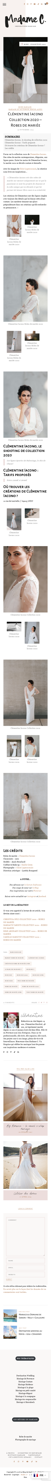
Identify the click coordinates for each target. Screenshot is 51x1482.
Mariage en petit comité (25, 1390)
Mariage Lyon (38, 975)
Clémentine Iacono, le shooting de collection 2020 (26, 140)
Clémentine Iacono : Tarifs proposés (20, 143)
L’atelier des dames (25, 1193)
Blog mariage (15, 952)
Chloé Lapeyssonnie (28, 169)
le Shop (36, 888)
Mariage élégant (25, 1393)
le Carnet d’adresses (32, 885)
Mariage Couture (25, 1382)
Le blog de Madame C (13, 969)
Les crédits (9, 148)
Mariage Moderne (25, 1384)
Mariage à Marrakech (25, 1402)
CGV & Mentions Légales (20, 1457)
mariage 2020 (22, 975)
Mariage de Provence (25, 1379)
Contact (38, 1457)
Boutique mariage (16, 1455)
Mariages (9, 981)
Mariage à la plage (25, 1387)
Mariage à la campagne (25, 1396)
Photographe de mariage (25, 1440)
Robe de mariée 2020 (30, 986)
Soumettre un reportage (30, 1453)
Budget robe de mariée (14, 958)
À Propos (10, 1453)
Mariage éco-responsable (25, 1399)
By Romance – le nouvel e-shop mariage (25, 1127)
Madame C (30, 969)
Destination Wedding (25, 1376)
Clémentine (32, 1015)
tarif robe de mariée (35, 992)
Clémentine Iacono (36, 958)
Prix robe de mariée (26, 981)
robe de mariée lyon (13, 992)
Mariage (8, 975)
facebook (42, 896)
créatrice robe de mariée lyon (17, 963)
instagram (31, 896)
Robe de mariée (11, 986)
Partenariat (34, 1455)
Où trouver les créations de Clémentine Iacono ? (25, 145)
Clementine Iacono (38, 154)
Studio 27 (24, 1475)
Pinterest (37, 891)
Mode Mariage (25, 107)
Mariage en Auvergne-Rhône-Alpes (25, 109)
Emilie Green (27, 865)
